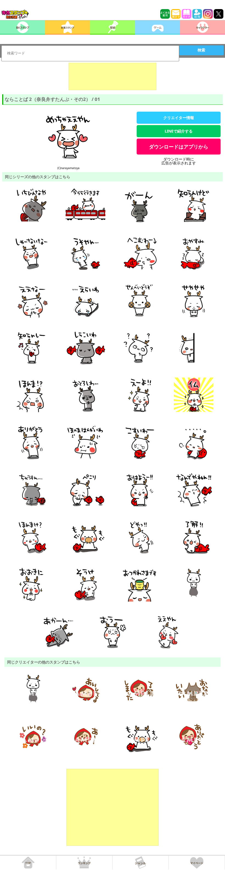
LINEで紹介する (179, 131)
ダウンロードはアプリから (178, 146)
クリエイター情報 (178, 117)
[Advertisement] (112, 76)
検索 (201, 50)
